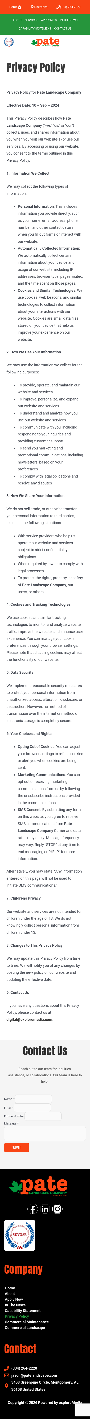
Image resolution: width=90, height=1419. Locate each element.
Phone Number (14, 1116)
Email (9, 1108)
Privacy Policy (17, 1316)
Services (31, 20)
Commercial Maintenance (27, 1322)
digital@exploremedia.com (29, 1019)
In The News (68, 20)
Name (9, 1099)
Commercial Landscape (25, 1327)
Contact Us (62, 28)
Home (10, 1288)
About (17, 20)
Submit (17, 1147)
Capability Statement (35, 28)
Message (11, 1123)
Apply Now (49, 20)
